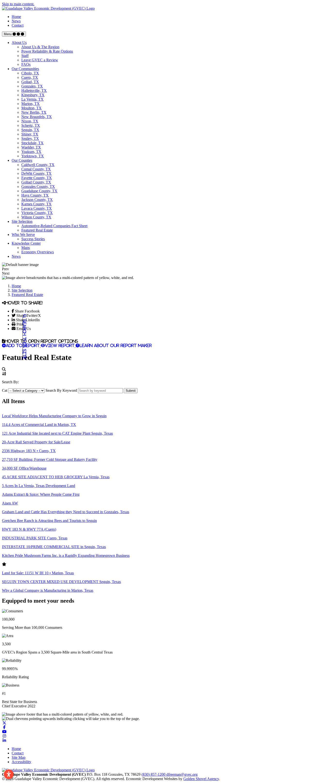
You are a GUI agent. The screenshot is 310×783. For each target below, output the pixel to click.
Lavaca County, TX (36, 208)
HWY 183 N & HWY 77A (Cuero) (29, 529)
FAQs (26, 64)
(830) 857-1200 (153, 774)
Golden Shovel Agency (201, 779)
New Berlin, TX (33, 112)
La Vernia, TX (32, 99)
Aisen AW (10, 503)
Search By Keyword (61, 390)
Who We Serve (23, 234)
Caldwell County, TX (37, 165)
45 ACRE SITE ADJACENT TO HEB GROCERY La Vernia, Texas (55, 477)
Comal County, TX (36, 169)
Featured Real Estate (37, 230)
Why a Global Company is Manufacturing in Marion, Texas (47, 590)
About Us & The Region (40, 47)
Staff (25, 56)
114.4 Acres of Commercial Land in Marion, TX (39, 425)
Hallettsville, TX (34, 90)
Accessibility (21, 762)
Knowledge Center (26, 243)
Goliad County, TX (36, 182)
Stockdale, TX (32, 143)
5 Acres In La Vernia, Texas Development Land (38, 486)
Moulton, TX (31, 108)
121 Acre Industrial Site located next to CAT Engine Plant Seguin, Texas (57, 433)
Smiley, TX (30, 138)
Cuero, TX (29, 77)
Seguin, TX (30, 130)
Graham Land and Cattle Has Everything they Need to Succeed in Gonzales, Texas (65, 512)
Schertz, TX (30, 125)
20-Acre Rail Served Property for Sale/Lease (36, 442)
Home (16, 17)
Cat (4, 390)
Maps (25, 248)
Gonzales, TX (32, 86)
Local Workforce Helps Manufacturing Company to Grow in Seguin (54, 416)
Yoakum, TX (31, 152)
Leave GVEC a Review (39, 60)
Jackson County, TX (37, 200)
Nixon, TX (29, 121)
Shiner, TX (29, 134)
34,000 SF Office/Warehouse (24, 468)
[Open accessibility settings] (9, 774)
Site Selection (22, 221)
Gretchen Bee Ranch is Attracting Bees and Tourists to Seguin (49, 521)
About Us (19, 42)
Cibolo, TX (30, 73)
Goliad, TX (30, 82)
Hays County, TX (35, 195)
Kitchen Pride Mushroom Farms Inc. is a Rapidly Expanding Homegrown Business (66, 555)
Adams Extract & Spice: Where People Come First (40, 494)
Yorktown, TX (32, 156)
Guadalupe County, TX (39, 191)
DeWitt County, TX (36, 173)
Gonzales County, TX (38, 186)
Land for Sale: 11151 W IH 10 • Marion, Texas (38, 573)
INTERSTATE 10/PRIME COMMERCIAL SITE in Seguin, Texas (54, 547)
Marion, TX (30, 104)
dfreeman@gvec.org (182, 774)
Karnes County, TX (36, 204)
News (16, 21)
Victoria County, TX (37, 213)
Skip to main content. (18, 4)
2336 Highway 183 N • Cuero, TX (29, 451)
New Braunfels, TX (36, 117)
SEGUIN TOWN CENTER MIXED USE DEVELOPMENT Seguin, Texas (61, 582)
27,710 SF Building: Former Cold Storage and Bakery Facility (49, 459)
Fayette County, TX (36, 178)
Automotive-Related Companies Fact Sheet (54, 226)
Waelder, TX (31, 147)
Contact (17, 25)
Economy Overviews (37, 252)
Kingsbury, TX (33, 95)
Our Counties (22, 160)
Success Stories (33, 239)
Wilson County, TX (36, 217)
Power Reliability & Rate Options (47, 51)
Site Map (18, 757)
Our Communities (25, 69)
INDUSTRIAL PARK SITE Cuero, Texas (34, 538)
